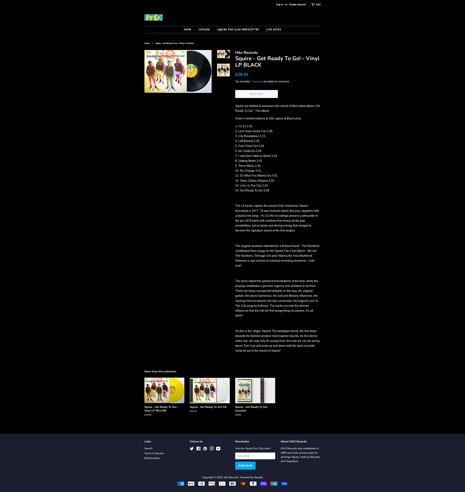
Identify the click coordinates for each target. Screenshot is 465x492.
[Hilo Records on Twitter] (192, 449)
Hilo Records (231, 477)
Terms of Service (154, 453)
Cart (318, 4)
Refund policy (152, 458)
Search (148, 448)
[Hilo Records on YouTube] (218, 449)
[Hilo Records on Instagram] (212, 449)
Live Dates (273, 29)
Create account (297, 4)
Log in (279, 4)
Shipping (256, 81)
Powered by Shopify (251, 477)
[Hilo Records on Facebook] (198, 449)
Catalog (204, 29)
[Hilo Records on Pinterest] (205, 449)
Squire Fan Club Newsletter (238, 29)
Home (187, 29)
